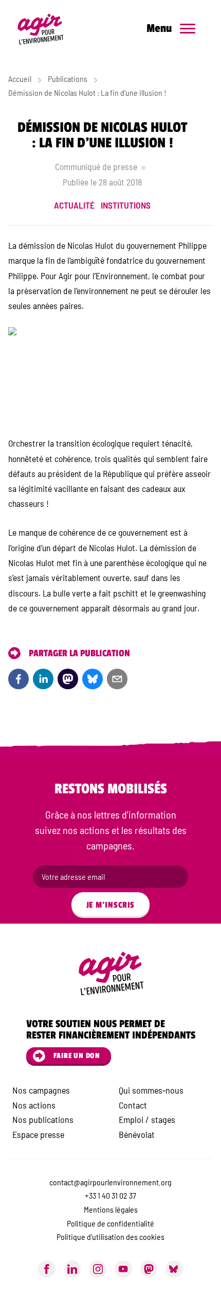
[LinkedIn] (43, 679)
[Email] (117, 679)
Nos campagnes (41, 1090)
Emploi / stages (147, 1119)
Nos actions (34, 1105)
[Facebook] (18, 679)
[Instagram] (97, 1269)
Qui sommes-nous (151, 1090)
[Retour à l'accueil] (48, 29)
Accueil (19, 78)
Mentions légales (111, 1209)
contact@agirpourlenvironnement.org (110, 1182)
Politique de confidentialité (110, 1223)
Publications (67, 78)
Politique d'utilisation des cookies (110, 1236)
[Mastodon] (149, 1269)
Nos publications (42, 1119)
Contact (133, 1105)
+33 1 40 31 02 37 (110, 1195)
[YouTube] (123, 1269)
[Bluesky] (92, 679)
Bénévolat (137, 1134)
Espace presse (38, 1134)
